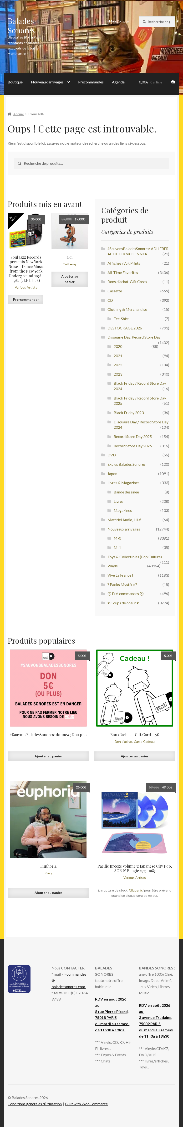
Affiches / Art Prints (123, 263)
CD (110, 300)
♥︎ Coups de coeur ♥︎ (123, 603)
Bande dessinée (126, 492)
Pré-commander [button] (26, 299)
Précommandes (91, 82)
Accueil (18, 114)
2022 (118, 364)
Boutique (15, 82)
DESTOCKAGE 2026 (124, 328)
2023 (118, 374)
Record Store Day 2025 (133, 436)
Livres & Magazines (123, 482)
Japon (112, 473)
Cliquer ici (136, 890)
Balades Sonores (21, 25)
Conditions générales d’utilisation (35, 1103)
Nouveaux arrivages (47, 82)
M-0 (117, 538)
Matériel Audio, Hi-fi (124, 519)
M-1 (117, 547)
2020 (118, 346)
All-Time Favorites (122, 272)
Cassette (114, 291)
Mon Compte (119, 21)
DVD (111, 455)
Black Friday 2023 (129, 412)
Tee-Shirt (121, 318)
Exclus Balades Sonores (126, 464)
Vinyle (112, 566)
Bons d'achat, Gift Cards (127, 281)
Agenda (118, 82)
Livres (118, 501)
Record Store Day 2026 (133, 445)
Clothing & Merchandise (127, 309)
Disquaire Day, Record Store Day (134, 337)
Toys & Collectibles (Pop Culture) (134, 556)
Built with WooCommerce (86, 1103)
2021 (118, 355)
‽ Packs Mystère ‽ (122, 584)
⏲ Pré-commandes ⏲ (125, 593)
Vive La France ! (120, 575)
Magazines (123, 510)
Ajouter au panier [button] (69, 279)
